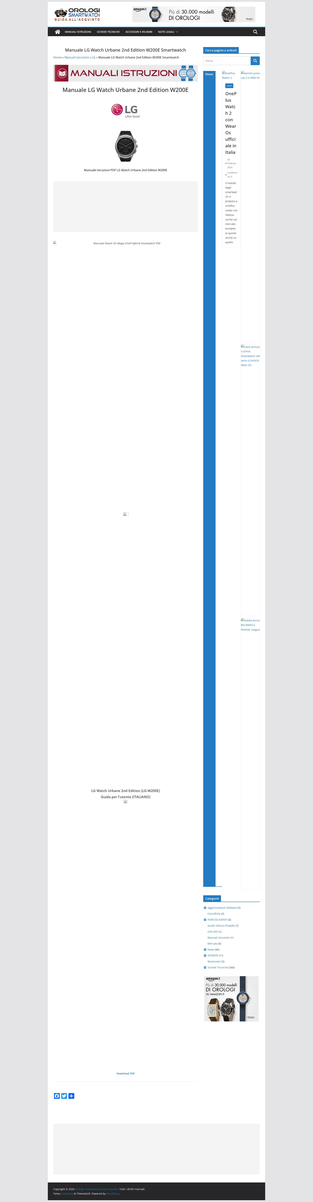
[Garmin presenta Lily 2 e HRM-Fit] (252, 206)
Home (57, 57)
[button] (176, 31)
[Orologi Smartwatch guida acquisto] (57, 32)
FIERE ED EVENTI (217, 919)
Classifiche (214, 913)
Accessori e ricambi (139, 31)
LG (93, 57)
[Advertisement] (123, 206)
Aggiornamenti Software (222, 907)
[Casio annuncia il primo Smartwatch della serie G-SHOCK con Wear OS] (252, 480)
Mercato (213, 943)
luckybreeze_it (232, 174)
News (229, 86)
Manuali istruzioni (78, 31)
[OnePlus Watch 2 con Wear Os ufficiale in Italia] (231, 75)
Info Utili (213, 931)
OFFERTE (213, 955)
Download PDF (126, 1073)
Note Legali (166, 31)
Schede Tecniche (108, 31)
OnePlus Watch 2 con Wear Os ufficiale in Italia (231, 122)
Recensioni (214, 961)
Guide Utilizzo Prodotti (221, 925)
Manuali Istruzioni (219, 937)
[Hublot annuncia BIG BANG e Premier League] (252, 754)
